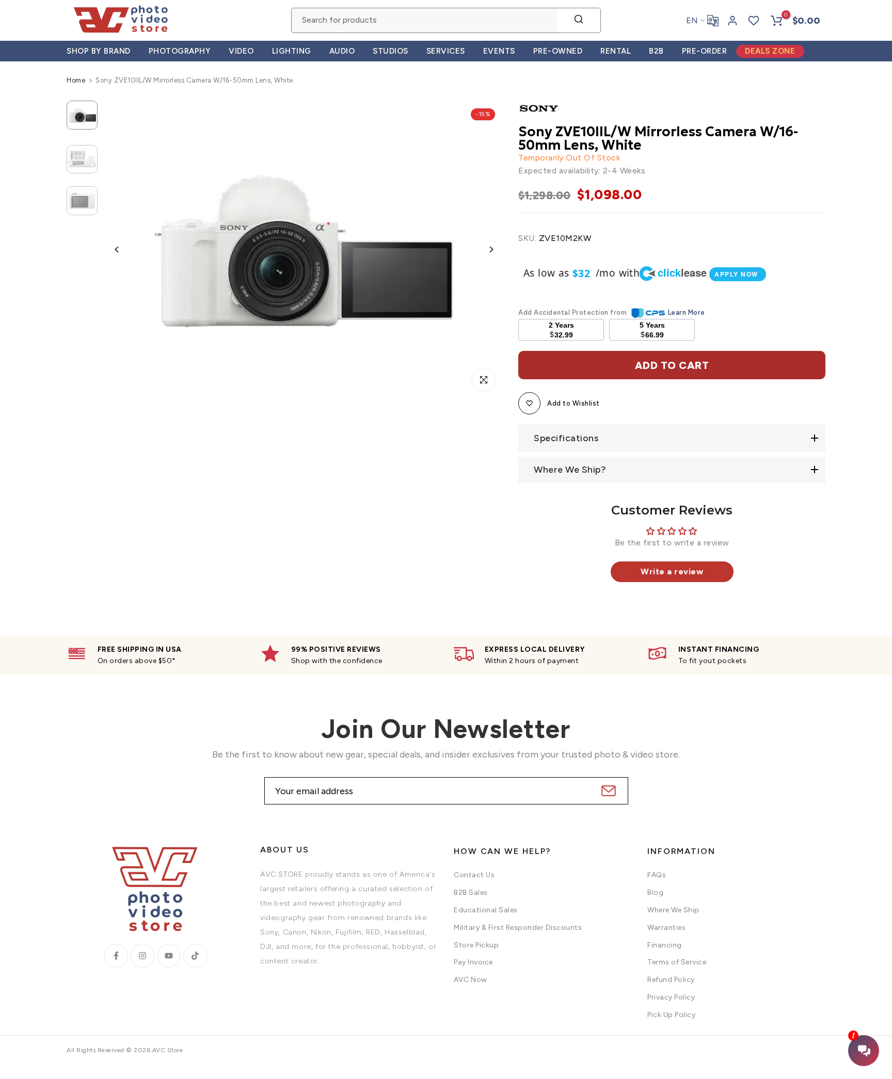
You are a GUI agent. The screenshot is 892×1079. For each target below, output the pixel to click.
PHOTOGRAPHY (180, 51)
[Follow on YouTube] (169, 956)
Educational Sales (486, 910)
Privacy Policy (671, 997)
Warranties (666, 927)
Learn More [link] (686, 312)
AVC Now (470, 979)
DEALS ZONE (770, 51)
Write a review (672, 571)
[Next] (483, 249)
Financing (664, 945)
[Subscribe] (607, 791)
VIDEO (241, 51)
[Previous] (124, 249)
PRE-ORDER (704, 51)
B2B (656, 51)
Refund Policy (671, 979)
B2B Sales (471, 892)
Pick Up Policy (671, 1014)
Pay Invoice (473, 962)
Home (76, 80)
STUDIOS (390, 51)
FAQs (656, 875)
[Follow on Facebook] (116, 956)
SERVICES (445, 51)
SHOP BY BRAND (99, 51)
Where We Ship (673, 910)
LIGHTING (291, 51)
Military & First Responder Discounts (518, 927)
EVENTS (499, 51)
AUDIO (342, 51)
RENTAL (615, 51)
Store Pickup (476, 945)
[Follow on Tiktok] (195, 956)
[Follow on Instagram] (142, 956)
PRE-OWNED (558, 51)
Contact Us (474, 875)
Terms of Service (676, 962)
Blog (655, 892)
